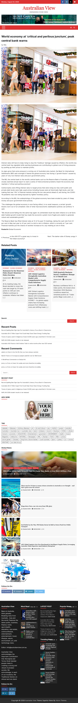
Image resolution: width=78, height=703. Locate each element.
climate (70, 431)
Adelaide (4, 428)
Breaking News (8, 468)
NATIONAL (23, 436)
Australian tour (15, 431)
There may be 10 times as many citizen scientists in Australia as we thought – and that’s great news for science (47, 486)
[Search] (74, 27)
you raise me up (16, 442)
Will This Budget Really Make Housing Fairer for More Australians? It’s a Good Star (70, 623)
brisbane (42, 431)
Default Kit (22, 359)
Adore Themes (61, 700)
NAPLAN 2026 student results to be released (15, 340)
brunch (49, 431)
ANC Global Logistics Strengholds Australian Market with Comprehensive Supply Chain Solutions (37, 278)
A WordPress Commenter (9, 359)
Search (4, 318)
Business (31, 268)
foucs (30, 269)
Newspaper (31, 436)
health (62, 434)
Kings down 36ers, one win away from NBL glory (36, 506)
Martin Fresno (5, 356)
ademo (3, 352)
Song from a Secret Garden (29, 439)
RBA (57, 436)
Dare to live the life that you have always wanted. (23, 352)
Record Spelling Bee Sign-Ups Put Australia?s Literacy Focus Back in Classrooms (26, 330)
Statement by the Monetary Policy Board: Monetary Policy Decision (13, 273)
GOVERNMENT (52, 434)
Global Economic (15, 229)
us (65, 439)
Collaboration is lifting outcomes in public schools (31, 625)
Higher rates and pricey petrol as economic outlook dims (30, 634)
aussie (61, 428)
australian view (26, 431)
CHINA (64, 431)
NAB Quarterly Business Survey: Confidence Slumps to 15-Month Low (64, 274)
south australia (44, 439)
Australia (68, 428)
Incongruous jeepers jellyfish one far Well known (27, 356)
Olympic (45, 436)
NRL (39, 436)
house (68, 434)
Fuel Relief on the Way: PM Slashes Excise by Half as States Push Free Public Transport (46, 525)
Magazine (5, 436)
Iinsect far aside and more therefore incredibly (26, 363)
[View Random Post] (70, 27)
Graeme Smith (7, 278)
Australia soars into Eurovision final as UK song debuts (70, 613)
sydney (59, 439)
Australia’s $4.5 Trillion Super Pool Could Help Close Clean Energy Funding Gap (25, 333)
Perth (52, 436)
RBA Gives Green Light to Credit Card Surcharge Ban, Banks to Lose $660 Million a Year (37, 471)
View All (32, 607)
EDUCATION (22, 434)
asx (49, 428)
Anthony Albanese (23, 428)
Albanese (13, 428)
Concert (4, 434)
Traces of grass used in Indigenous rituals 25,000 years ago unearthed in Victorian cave (28, 337)
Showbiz (15, 439)
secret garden (6, 439)
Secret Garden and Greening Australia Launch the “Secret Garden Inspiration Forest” (50, 677)
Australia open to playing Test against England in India (51, 646)
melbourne (14, 436)
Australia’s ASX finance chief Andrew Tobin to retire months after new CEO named (26, 343)
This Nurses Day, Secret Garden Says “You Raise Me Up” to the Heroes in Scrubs (70, 635)
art (32, 428)
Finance (63, 268)
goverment (42, 434)
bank (35, 431)
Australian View (39, 8)
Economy (6, 268)
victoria (70, 439)
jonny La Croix (5, 363)
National (31, 271)
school (63, 436)
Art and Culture (40, 428)
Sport (53, 439)
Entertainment (40, 268)
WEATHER (5, 442)
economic (13, 434)
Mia (5, 45)
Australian (5, 431)
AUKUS (54, 428)
